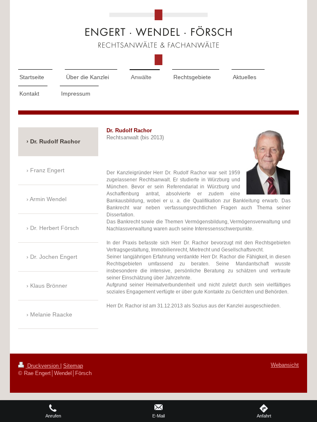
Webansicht (285, 365)
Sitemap (73, 366)
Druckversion (43, 366)
